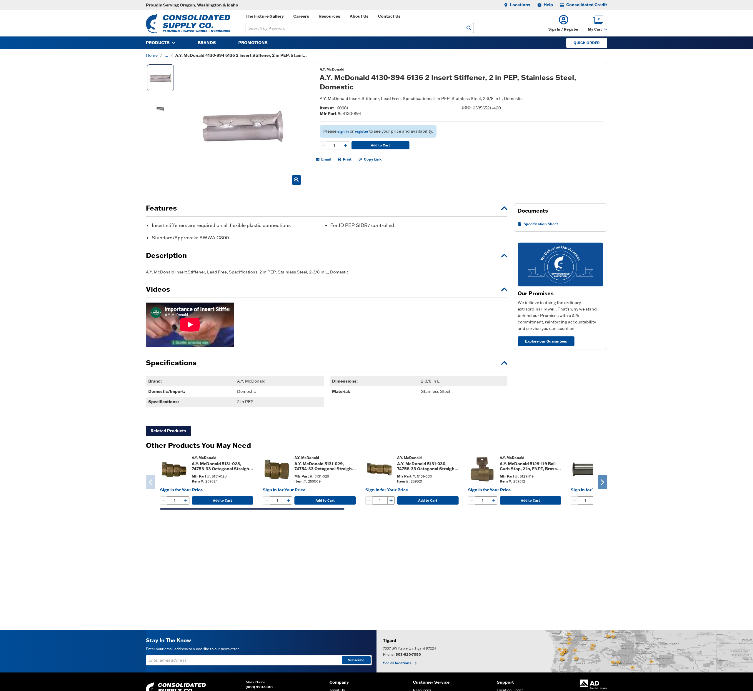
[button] (563, 23)
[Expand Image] (296, 180)
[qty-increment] (345, 145)
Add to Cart (380, 145)
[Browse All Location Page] (564, 651)
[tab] (168, 431)
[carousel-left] (150, 482)
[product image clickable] (174, 469)
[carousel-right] (602, 482)
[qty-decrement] (323, 145)
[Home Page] (188, 23)
